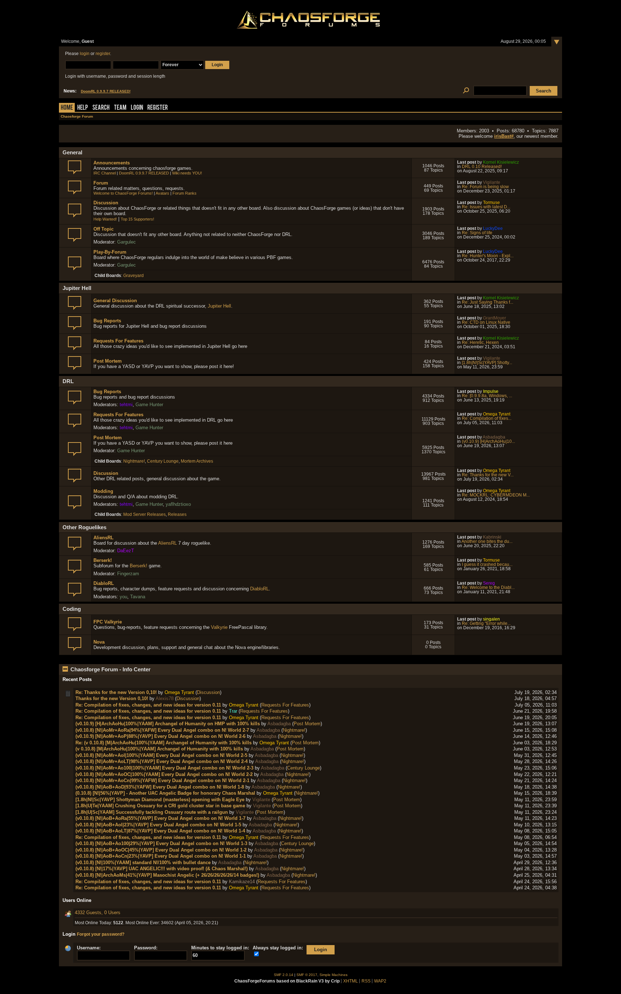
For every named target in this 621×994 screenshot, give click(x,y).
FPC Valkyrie (107, 622)
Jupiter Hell (219, 306)
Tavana (137, 596)
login (84, 53)
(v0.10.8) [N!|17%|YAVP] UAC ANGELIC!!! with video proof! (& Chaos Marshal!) (161, 868)
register (103, 53)
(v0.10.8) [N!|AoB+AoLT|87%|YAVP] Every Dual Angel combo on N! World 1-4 (160, 831)
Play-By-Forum (109, 252)
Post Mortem (107, 361)
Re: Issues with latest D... (486, 207)
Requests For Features (118, 341)
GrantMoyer (494, 318)
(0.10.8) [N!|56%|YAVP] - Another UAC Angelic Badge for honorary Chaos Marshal (165, 793)
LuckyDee (493, 228)
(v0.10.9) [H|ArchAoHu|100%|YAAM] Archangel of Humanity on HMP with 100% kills (167, 723)
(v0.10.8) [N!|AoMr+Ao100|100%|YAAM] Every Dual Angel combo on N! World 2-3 (164, 768)
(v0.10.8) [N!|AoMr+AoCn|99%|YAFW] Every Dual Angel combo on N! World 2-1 (162, 780)
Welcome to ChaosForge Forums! (123, 193)
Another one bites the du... (486, 541)
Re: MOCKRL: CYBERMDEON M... (496, 495)
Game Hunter (149, 404)
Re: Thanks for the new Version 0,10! (116, 692)
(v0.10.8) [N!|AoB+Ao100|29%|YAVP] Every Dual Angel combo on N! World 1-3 (161, 843)
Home (67, 108)
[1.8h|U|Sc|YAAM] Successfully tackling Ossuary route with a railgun (151, 812)
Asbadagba (494, 437)
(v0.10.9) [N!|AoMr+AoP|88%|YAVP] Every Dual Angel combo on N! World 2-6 (160, 736)
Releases (177, 514)
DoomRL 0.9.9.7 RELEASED (144, 173)
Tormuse (491, 202)
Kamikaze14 (242, 881)
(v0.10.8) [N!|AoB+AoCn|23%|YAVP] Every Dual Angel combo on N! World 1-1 (160, 856)
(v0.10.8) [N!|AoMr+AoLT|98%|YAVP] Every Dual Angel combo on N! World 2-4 (161, 761)
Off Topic (103, 229)
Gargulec (126, 242)
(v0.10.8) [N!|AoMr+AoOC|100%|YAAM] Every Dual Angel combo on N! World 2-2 (164, 774)
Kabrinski (492, 537)
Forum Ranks (184, 193)
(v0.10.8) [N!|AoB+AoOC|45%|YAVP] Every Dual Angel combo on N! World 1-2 (161, 850)
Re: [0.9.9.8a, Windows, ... (487, 396)
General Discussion (115, 300)
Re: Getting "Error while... (486, 623)
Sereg (489, 583)
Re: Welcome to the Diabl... (488, 587)
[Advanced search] (466, 91)
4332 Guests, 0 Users (97, 912)
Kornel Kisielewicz (501, 162)
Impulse (490, 391)
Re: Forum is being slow (485, 187)
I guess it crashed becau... (487, 564)
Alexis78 (165, 698)
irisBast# (504, 136)
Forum (100, 183)
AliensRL (103, 537)
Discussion (105, 202)
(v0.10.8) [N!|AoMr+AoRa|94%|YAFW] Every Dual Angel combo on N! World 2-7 (162, 730)
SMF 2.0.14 (283, 975)
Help (82, 108)
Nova (99, 642)
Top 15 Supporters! (137, 219)
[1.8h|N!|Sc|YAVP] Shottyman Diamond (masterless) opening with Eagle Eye (159, 799)
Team (120, 108)
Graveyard (133, 275)
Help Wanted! (105, 219)
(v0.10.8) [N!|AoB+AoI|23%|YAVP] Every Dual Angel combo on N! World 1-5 (158, 824)
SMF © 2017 (306, 975)
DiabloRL (103, 583)
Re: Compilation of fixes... (486, 418)
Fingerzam (128, 573)
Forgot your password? (100, 934)
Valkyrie (219, 627)
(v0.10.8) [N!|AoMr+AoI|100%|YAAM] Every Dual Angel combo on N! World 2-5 (161, 755)
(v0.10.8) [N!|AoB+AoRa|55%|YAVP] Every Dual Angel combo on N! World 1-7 (160, 818)
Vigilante (491, 182)
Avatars (162, 193)
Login (137, 108)
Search (101, 108)
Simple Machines (333, 975)
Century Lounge (163, 461)
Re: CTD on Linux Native (486, 322)
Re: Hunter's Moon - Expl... (488, 256)
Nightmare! (134, 461)
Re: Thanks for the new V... (488, 475)
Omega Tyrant (496, 414)
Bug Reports (107, 320)
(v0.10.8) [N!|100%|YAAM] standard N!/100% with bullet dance (143, 862)
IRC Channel (104, 173)
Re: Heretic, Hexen (480, 342)
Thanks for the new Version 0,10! (111, 698)
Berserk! (102, 560)
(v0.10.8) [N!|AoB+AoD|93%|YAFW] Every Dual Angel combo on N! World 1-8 (159, 787)
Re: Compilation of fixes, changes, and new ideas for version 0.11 (148, 705)
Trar (233, 711)
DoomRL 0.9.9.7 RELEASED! (105, 91)
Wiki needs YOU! (187, 173)
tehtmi (126, 404)
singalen (491, 619)
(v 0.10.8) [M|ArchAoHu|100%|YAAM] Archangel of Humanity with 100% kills (159, 749)
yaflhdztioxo (178, 504)
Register (157, 108)
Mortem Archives (197, 461)
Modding (103, 491)
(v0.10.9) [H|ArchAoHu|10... (488, 441)
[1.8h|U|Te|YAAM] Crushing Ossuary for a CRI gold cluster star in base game (160, 805)
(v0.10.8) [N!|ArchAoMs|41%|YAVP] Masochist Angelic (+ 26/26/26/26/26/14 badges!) (167, 875)
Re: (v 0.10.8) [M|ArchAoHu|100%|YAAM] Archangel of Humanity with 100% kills (163, 742)
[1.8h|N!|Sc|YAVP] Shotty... (487, 362)
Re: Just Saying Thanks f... (487, 302)
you (123, 596)
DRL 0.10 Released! (482, 166)
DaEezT (125, 550)
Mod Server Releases (144, 514)
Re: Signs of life (477, 233)
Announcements (111, 162)
